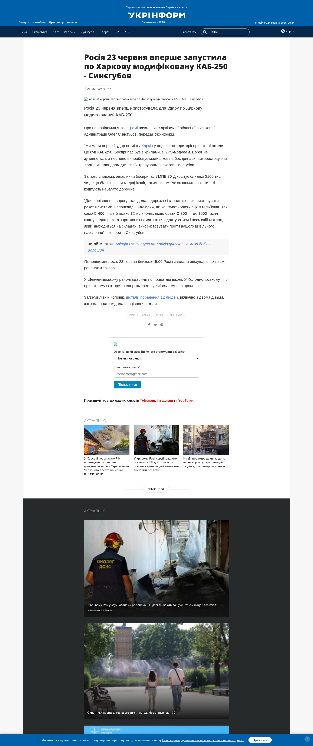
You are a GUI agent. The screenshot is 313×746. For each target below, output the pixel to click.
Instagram (165, 400)
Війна (23, 32)
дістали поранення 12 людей (152, 297)
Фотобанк (39, 22)
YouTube (185, 400)
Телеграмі (129, 128)
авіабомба (176, 315)
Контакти (189, 32)
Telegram (147, 400)
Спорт (104, 32)
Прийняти (260, 740)
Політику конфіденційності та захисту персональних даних (203, 740)
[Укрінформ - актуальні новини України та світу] (156, 15)
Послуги (24, 22)
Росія (132, 315)
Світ (56, 32)
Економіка (40, 32)
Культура (87, 32)
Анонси (72, 22)
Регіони (69, 32)
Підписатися (127, 384)
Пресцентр (56, 22)
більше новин (156, 489)
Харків (147, 146)
